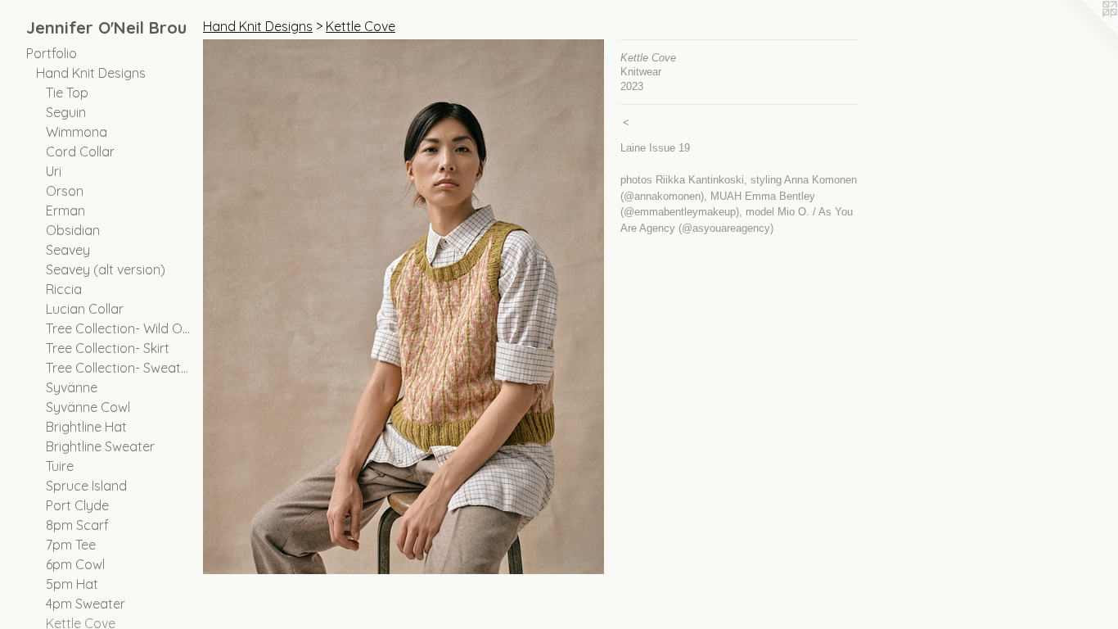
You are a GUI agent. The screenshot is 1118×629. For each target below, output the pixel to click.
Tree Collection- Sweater (118, 368)
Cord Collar (80, 151)
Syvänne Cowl (88, 407)
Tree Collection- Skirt (107, 348)
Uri (53, 171)
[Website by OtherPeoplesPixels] (1085, 33)
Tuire (60, 466)
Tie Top (67, 92)
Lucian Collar (85, 309)
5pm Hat (72, 584)
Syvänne (71, 387)
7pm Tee (71, 544)
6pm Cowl (75, 564)
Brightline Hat (86, 427)
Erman (65, 210)
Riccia (64, 289)
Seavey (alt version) (105, 269)
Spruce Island (86, 485)
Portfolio (51, 53)
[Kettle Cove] (403, 306)
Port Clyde (77, 505)
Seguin (66, 112)
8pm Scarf (77, 525)
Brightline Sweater (100, 446)
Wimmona (76, 132)
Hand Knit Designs (91, 73)
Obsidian (73, 230)
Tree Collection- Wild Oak (118, 328)
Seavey (68, 250)
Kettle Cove (360, 26)
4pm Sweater (85, 603)
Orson (64, 191)
